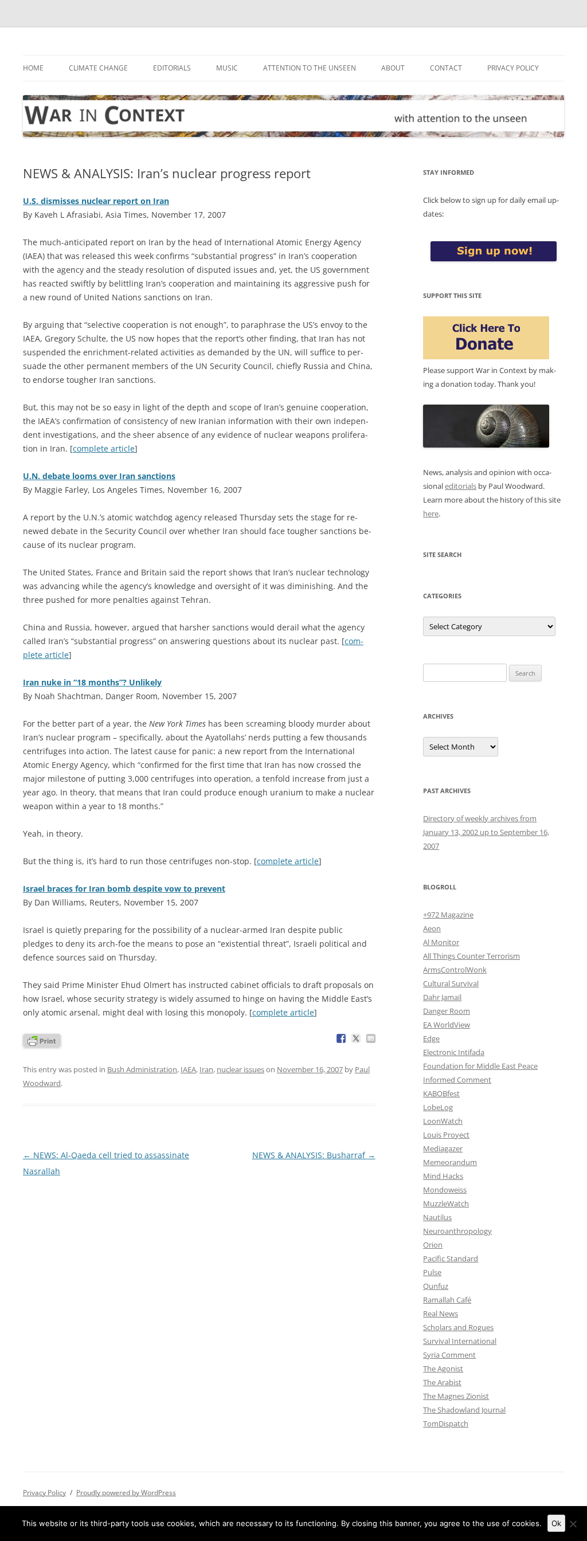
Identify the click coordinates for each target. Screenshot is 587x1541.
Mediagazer (443, 1148)
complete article (104, 448)
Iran (206, 1069)
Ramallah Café (447, 1300)
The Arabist (442, 1382)
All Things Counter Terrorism (471, 956)
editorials (460, 486)
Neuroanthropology (457, 1231)
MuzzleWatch (446, 1203)
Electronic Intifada (453, 1052)
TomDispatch (445, 1423)
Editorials (172, 68)
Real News (440, 1313)
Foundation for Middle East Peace (480, 1066)
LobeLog (438, 1107)
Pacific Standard (450, 1258)
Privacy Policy (513, 68)
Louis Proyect (446, 1135)
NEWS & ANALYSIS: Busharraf (313, 1155)
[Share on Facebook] (341, 1038)
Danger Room (446, 1011)
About (393, 68)
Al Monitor (441, 942)
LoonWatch (443, 1121)
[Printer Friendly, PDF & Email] (42, 1039)
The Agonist (443, 1368)
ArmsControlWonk (455, 969)
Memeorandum (450, 1162)
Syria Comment (449, 1355)
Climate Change (98, 68)
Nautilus (437, 1217)
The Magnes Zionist (456, 1396)
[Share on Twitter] (356, 1038)
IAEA (188, 1069)
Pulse (432, 1272)
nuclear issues (240, 1069)
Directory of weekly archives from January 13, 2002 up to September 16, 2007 (486, 832)
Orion (433, 1245)
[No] (572, 1524)
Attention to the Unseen (309, 68)
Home (33, 68)
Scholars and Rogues (458, 1327)
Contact (446, 68)
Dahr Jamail (442, 997)
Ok (556, 1523)
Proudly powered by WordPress (126, 1492)
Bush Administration (142, 1069)
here (431, 513)
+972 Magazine (448, 914)
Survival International (459, 1341)
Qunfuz (435, 1286)
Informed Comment (457, 1080)
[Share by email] (370, 1038)
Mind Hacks (443, 1176)
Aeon (432, 928)
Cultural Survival (451, 983)
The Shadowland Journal (464, 1410)
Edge (431, 1038)
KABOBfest (441, 1093)
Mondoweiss (445, 1190)
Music (227, 68)
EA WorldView (446, 1025)
